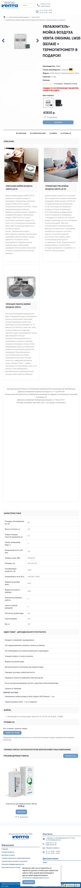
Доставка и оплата (8, 855)
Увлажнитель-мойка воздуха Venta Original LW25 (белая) (27, 696)
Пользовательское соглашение (13, 867)
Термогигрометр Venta (14, 702)
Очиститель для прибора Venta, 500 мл (21, 804)
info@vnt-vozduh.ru (52, 848)
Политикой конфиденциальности (35, 878)
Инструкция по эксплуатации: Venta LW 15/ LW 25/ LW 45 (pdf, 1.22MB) (35, 717)
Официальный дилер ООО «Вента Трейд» (9, 2)
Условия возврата (8, 852)
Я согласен (28, 882)
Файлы (54, 133)
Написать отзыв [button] (12, 733)
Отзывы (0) (66, 133)
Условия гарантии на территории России (16, 858)
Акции (45, 862)
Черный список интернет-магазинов (14, 861)
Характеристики (39, 133)
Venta (58, 66)
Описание (22, 133)
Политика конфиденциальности (13, 864)
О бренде (5, 849)
